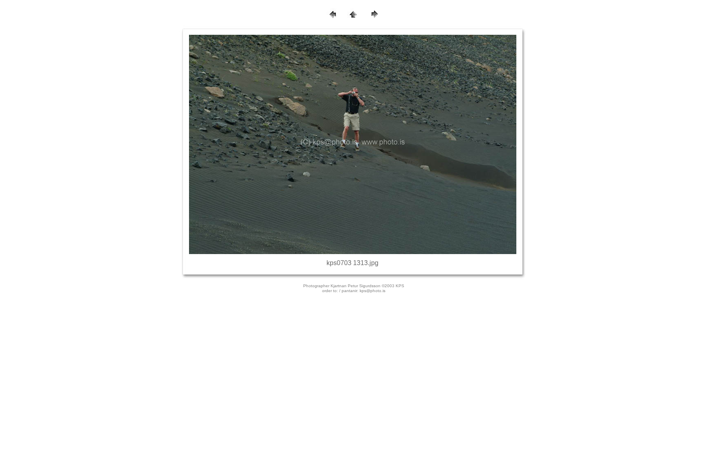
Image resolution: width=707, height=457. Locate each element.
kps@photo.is (372, 290)
